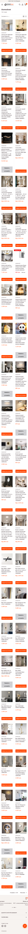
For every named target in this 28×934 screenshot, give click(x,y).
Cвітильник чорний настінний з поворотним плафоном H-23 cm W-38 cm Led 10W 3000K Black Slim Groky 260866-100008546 (20, 75)
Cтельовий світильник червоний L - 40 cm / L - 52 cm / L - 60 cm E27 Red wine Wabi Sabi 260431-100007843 (20, 232)
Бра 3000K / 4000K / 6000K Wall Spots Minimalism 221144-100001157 (6, 571)
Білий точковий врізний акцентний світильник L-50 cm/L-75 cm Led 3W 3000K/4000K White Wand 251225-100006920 (20, 495)
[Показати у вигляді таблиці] (23, 16)
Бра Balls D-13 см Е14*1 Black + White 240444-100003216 (20, 839)
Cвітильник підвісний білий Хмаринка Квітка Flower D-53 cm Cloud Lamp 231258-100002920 (6, 37)
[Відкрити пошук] (19, 4)
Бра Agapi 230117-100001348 (5, 771)
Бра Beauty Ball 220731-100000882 (19, 873)
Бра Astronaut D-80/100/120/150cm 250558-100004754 (5, 839)
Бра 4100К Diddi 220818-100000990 (19, 706)
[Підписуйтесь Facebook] (2, 926)
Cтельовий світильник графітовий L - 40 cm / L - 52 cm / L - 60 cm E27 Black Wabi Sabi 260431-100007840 (21, 194)
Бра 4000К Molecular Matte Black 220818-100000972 (6, 707)
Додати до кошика (7, 50)
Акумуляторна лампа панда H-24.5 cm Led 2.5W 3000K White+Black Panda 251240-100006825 (20, 341)
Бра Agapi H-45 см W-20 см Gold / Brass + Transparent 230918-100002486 (20, 773)
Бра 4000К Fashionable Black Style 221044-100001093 (19, 673)
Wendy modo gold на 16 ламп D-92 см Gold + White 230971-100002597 (6, 268)
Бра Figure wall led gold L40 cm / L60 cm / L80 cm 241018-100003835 (20, 571)
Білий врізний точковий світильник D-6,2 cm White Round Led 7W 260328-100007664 (20, 457)
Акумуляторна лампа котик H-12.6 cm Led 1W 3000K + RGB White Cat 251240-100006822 (7, 340)
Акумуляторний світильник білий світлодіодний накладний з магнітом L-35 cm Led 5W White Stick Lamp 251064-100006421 (6, 420)
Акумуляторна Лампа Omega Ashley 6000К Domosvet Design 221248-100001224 (20, 268)
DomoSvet (3, 32)
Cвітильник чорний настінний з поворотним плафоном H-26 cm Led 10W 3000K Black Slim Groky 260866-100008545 (6, 113)
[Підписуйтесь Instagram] (5, 926)
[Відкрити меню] (2, 4)
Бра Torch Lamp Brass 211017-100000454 (6, 603)
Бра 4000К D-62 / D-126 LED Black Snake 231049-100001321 (6, 672)
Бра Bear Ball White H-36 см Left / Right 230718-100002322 (6, 874)
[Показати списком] (26, 16)
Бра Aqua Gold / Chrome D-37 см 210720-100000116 (5, 806)
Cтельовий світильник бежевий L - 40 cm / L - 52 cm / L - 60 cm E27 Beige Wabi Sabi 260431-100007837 (6, 194)
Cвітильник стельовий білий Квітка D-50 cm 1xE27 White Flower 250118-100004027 (6, 73)
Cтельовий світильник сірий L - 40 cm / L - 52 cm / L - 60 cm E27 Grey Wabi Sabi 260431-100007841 (6, 232)
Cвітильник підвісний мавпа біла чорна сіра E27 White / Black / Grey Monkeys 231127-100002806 (20, 37)
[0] (25, 4)
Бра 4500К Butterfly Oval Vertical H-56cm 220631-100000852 (20, 740)
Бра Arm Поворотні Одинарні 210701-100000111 (20, 806)
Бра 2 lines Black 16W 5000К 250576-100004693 (6, 639)
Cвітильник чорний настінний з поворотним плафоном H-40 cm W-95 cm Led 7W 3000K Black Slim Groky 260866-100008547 (20, 113)
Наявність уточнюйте (7, 169)
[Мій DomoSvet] (22, 4)
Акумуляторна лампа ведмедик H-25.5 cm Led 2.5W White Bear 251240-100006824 (6, 302)
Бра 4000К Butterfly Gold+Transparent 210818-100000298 (20, 639)
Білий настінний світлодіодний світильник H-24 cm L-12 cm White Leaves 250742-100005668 (7, 494)
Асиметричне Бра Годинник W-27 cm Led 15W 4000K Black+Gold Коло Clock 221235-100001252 (6, 457)
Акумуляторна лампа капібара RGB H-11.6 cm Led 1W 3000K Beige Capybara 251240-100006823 (20, 302)
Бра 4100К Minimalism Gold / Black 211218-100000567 (6, 740)
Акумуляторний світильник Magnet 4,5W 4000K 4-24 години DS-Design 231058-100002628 (20, 418)
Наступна (22, 892)
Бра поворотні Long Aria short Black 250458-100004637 (20, 604)
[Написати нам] (25, 926)
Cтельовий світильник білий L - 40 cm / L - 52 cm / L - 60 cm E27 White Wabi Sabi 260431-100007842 (20, 151)
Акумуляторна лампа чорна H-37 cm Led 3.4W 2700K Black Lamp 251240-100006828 (6, 379)
